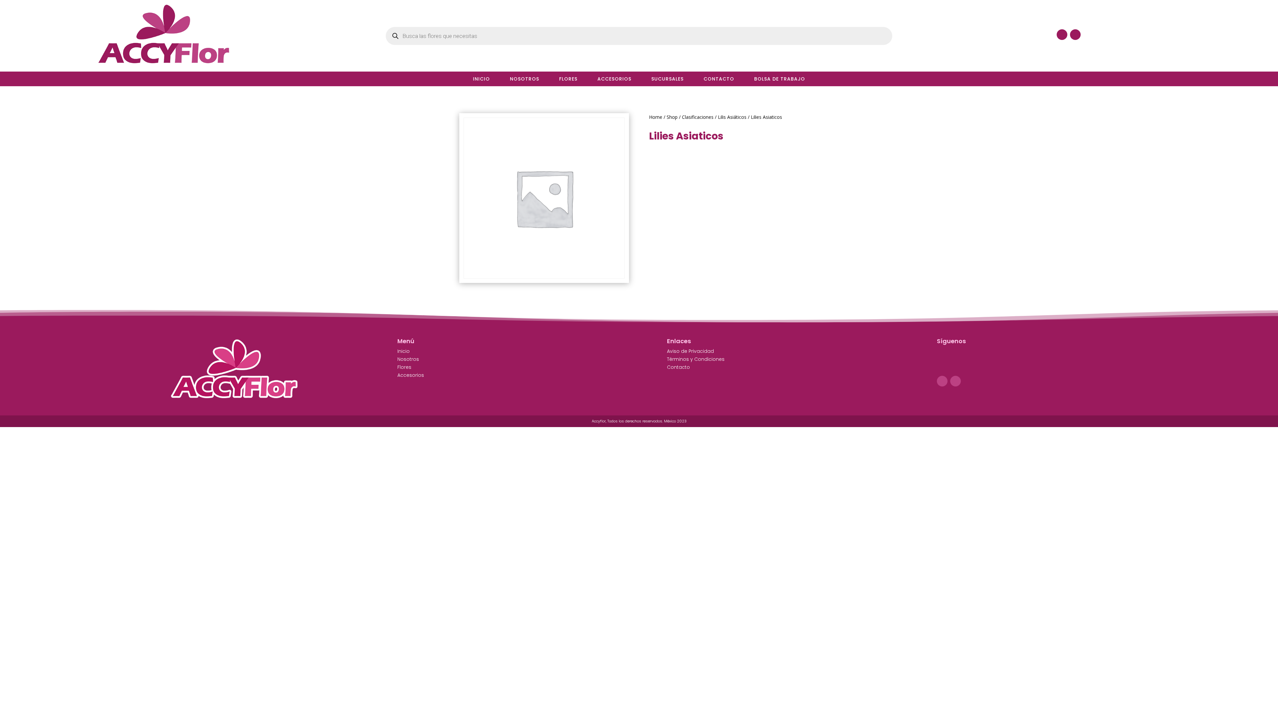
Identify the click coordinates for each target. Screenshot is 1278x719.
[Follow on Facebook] (1062, 34)
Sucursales (667, 79)
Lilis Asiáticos (732, 117)
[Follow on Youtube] (1075, 34)
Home (655, 117)
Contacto (719, 79)
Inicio (481, 79)
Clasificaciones (698, 117)
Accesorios (614, 79)
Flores (568, 79)
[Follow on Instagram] (955, 381)
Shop (672, 117)
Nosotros (524, 79)
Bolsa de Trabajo (779, 79)
